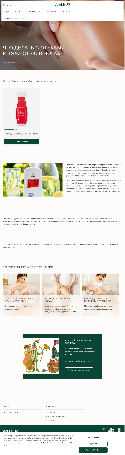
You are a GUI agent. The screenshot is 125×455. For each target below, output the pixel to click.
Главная (7, 18)
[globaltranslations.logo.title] (62, 4)
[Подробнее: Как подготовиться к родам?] (61, 295)
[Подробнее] (103, 431)
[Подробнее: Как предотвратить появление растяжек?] (100, 295)
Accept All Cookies (93, 450)
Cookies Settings (93, 437)
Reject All (93, 444)
